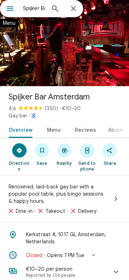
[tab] (19, 129)
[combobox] (34, 8)
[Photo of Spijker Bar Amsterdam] (64, 43)
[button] (64, 255)
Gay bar (18, 115)
